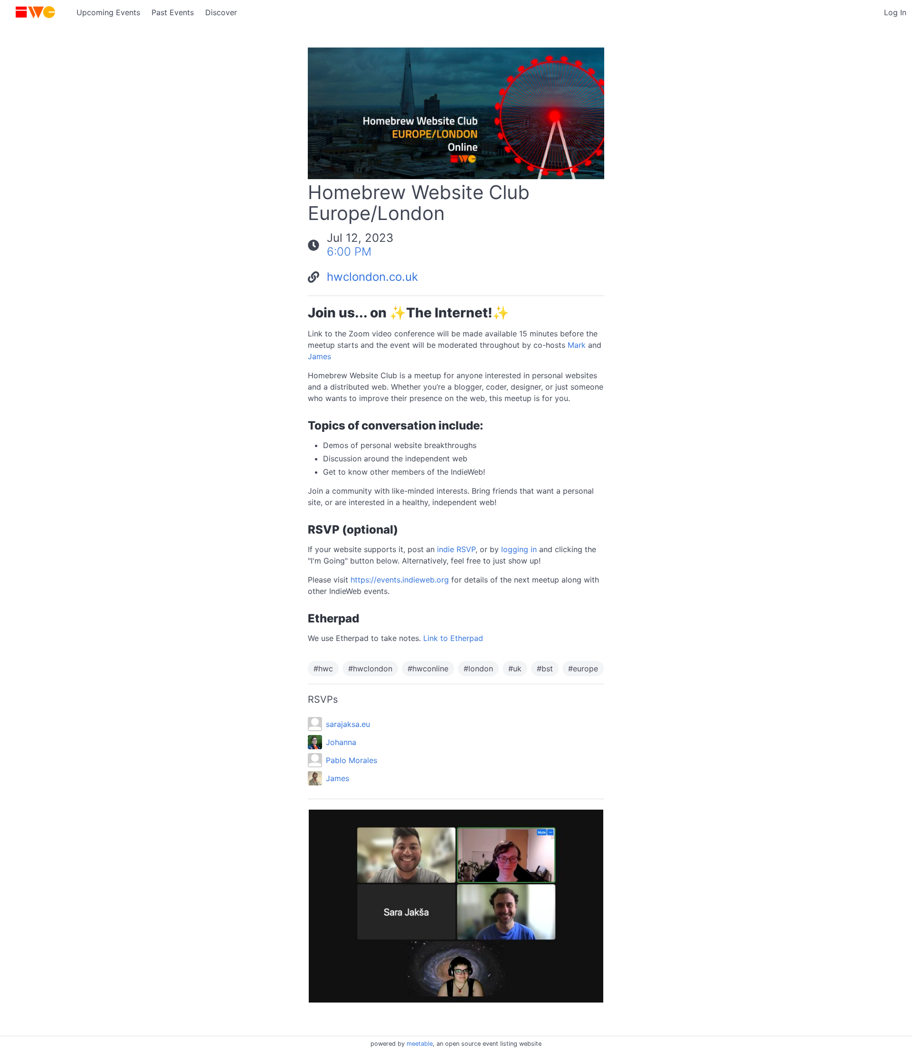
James (319, 356)
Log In (895, 12)
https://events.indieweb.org (400, 579)
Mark (577, 345)
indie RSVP (456, 549)
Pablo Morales (351, 760)
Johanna (341, 742)
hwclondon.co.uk (372, 277)
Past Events (173, 12)
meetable (420, 1043)
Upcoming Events (108, 12)
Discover (221, 12)
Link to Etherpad (453, 638)
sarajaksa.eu (348, 724)
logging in (519, 549)
